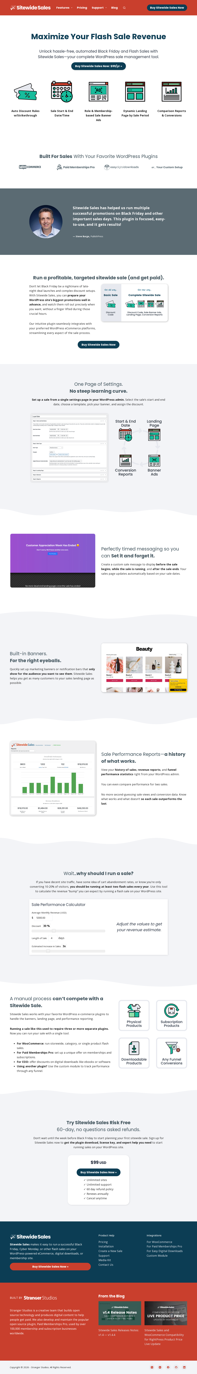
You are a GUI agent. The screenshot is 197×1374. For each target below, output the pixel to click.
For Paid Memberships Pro (164, 1246)
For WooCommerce (159, 1242)
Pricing (82, 8)
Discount (37, 925)
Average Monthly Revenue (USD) (49, 912)
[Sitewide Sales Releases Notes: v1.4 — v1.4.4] (119, 1313)
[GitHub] (176, 1367)
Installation (106, 1246)
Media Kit (104, 1260)
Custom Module (157, 1255)
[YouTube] (160, 1367)
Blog (114, 8)
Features (62, 8)
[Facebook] (168, 1367)
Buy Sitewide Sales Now (167, 8)
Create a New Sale (110, 1251)
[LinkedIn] (184, 1367)
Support (98, 8)
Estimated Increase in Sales (46, 946)
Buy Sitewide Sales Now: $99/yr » (98, 66)
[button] (53, 561)
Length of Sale (39, 938)
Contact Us (105, 1264)
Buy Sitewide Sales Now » (98, 1172)
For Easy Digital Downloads (165, 1251)
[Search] (124, 8)
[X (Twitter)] (152, 1367)
